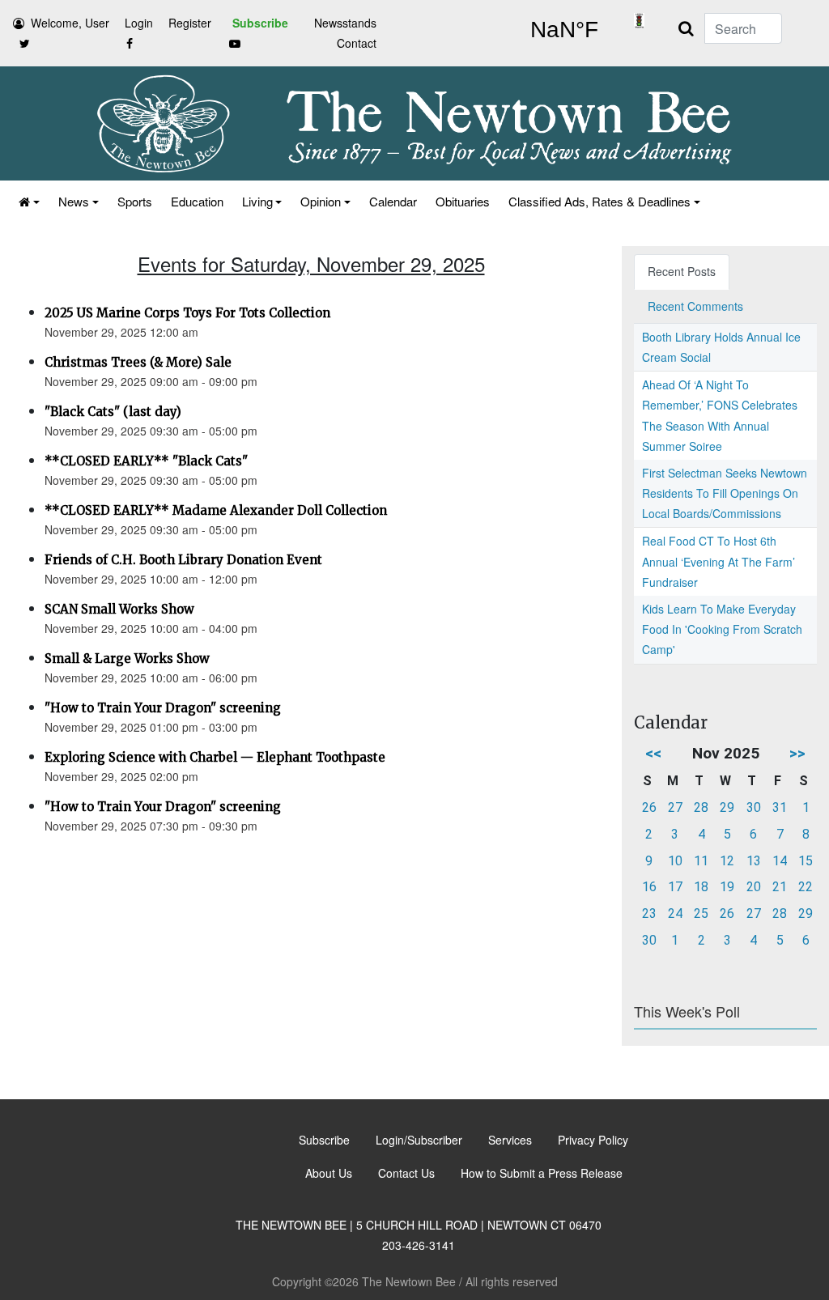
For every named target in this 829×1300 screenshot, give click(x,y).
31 (779, 807)
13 (753, 861)
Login (139, 23)
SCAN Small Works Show (119, 609)
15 (805, 861)
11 (701, 861)
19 (727, 886)
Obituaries (463, 201)
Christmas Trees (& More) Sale (138, 362)
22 (805, 886)
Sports (134, 201)
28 (701, 807)
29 (727, 807)
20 (753, 886)
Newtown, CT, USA (564, 30)
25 (701, 913)
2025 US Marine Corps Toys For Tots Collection (187, 313)
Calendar (393, 201)
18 (701, 886)
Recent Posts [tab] (682, 271)
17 (675, 886)
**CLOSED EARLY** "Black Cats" (146, 461)
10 (675, 861)
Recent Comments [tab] (695, 306)
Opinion (320, 201)
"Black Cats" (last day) (113, 411)
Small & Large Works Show (127, 658)
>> (797, 753)
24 (675, 913)
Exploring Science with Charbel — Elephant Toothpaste (215, 757)
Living (257, 201)
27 (675, 807)
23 (649, 913)
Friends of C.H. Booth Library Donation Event (183, 559)
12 (727, 861)
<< (653, 753)
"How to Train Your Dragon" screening (163, 708)
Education (197, 201)
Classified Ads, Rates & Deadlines (599, 201)
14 (779, 861)
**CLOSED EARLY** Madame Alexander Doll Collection (216, 510)
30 (753, 807)
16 (649, 886)
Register (189, 23)
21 (779, 886)
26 (649, 807)
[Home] (28, 201)
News (73, 201)
